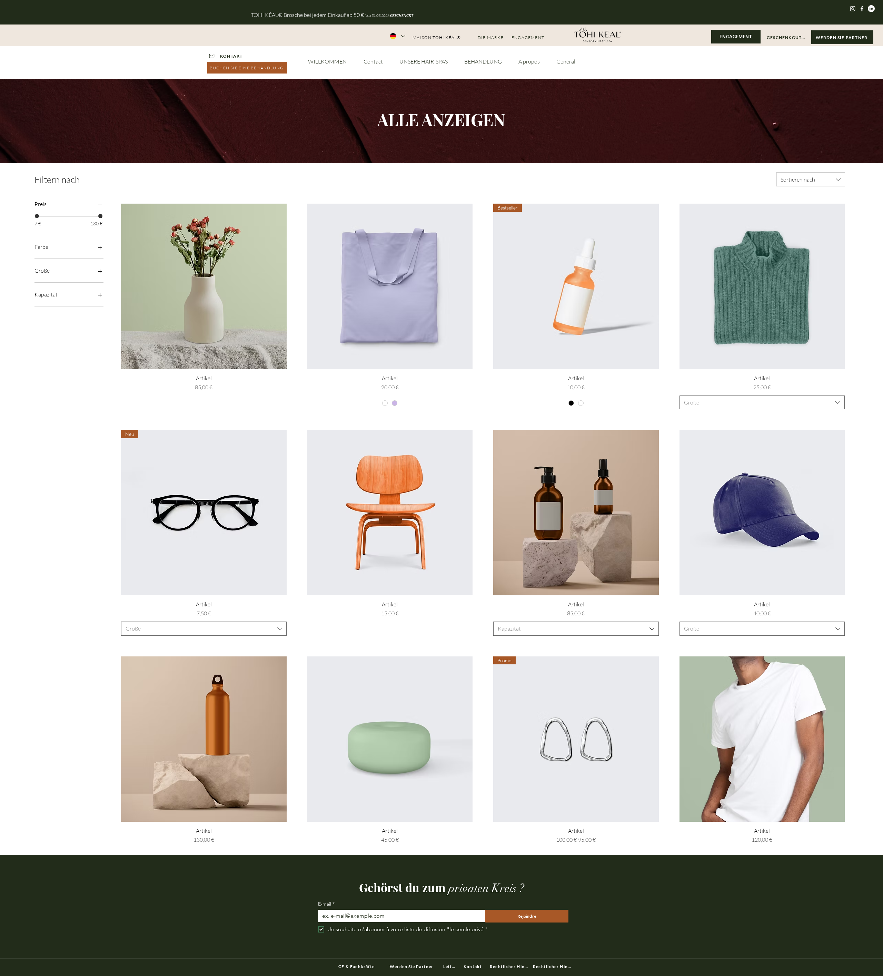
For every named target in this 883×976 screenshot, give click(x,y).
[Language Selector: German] (397, 36)
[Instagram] (852, 8)
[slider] (37, 216)
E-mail (326, 904)
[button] (787, 37)
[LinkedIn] (871, 8)
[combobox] (810, 179)
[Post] (211, 56)
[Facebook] (862, 8)
